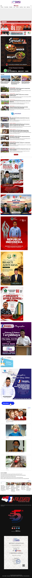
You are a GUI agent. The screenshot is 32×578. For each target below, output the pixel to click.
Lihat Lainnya (16, 154)
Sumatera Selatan (12, 135)
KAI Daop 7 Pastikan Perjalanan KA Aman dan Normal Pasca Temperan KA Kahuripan (12, 477)
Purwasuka (14, 123)
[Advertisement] (16, 14)
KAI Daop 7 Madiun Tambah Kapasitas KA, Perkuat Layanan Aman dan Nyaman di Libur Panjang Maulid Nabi (15, 478)
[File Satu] (16, 5)
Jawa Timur (11, 87)
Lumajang (14, 87)
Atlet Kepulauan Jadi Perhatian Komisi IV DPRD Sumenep (26, 82)
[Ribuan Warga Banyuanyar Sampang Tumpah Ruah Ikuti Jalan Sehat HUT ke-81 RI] (5, 78)
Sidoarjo (14, 93)
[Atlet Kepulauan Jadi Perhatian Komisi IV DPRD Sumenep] (26, 78)
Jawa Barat (11, 123)
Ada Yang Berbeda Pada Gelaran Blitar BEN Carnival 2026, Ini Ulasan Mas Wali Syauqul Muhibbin (16, 82)
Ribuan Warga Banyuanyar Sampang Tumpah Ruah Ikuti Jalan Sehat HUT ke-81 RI (5, 82)
